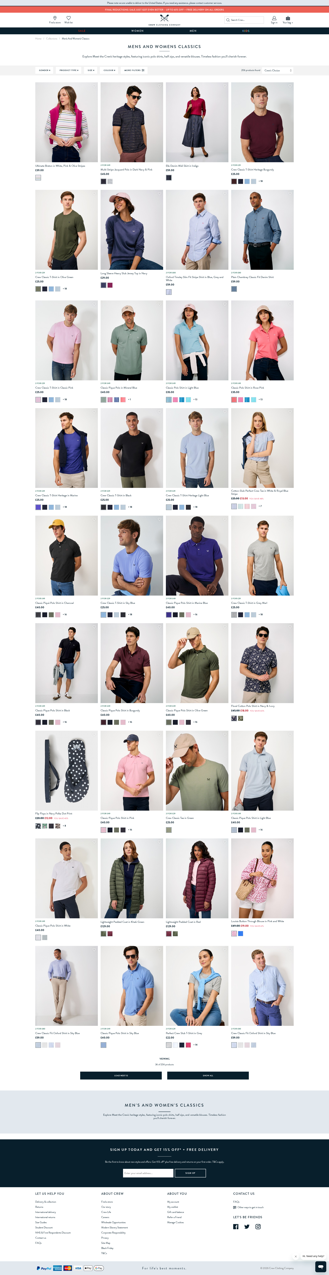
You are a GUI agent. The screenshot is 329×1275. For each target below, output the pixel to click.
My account (173, 1202)
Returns (39, 1207)
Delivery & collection (45, 1202)
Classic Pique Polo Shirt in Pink (117, 818)
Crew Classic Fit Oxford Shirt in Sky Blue (57, 1033)
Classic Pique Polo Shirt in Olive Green (187, 710)
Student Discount (44, 1227)
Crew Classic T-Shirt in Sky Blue (118, 602)
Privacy (105, 1238)
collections (51, 38)
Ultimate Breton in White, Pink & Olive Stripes (60, 165)
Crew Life (106, 1212)
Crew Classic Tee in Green (180, 818)
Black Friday (107, 1248)
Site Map (105, 1243)
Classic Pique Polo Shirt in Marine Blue (187, 602)
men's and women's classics (75, 38)
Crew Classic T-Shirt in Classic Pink (54, 387)
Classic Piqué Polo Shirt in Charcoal (54, 602)
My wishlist (172, 1207)
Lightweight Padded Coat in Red (183, 921)
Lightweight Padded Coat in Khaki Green (122, 921)
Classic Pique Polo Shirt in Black (52, 710)
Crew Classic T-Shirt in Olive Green (54, 277)
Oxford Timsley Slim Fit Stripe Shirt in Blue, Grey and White (194, 279)
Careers (105, 1217)
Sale (82, 31)
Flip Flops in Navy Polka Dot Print (53, 813)
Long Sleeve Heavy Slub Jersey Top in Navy (124, 273)
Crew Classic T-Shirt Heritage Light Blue (187, 495)
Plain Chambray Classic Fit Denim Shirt (252, 277)
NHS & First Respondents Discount (53, 1233)
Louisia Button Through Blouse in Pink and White (257, 921)
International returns (45, 1217)
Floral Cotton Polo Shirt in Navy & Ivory (253, 706)
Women (137, 31)
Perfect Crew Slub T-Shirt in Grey (184, 1033)
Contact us (40, 1238)
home (38, 38)
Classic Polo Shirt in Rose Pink (247, 387)
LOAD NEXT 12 (121, 1075)
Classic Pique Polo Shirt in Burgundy (120, 710)
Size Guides (41, 1222)
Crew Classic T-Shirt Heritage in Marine (56, 495)
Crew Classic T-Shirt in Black (116, 495)
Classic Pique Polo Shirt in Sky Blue (120, 1033)
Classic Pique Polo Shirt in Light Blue (251, 818)
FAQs (38, 1243)
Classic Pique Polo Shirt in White (52, 925)
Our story (106, 1207)
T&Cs (104, 1253)
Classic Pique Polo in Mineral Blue (119, 387)
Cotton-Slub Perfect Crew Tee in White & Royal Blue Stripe (259, 492)
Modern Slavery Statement (114, 1227)
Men (193, 31)
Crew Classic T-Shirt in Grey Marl (249, 602)
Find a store (107, 1202)
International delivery (45, 1212)
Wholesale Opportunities (113, 1222)
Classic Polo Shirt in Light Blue (182, 387)
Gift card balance (175, 1212)
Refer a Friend (174, 1217)
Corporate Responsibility (113, 1233)
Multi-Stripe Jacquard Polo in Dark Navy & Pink (126, 169)
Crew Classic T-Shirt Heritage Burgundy (252, 169)
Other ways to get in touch (250, 1207)
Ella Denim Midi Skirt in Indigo (182, 165)
